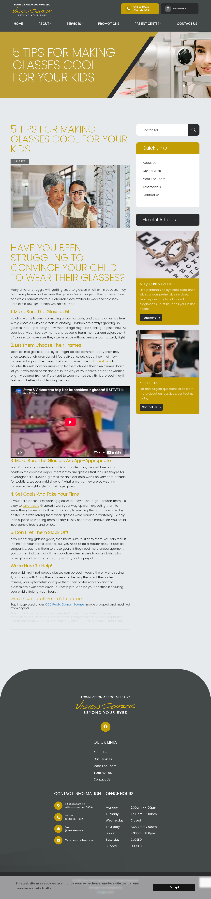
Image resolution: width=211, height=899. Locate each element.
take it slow (31, 506)
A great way (102, 361)
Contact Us (187, 23)
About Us (149, 163)
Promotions (108, 23)
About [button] (43, 23)
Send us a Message (79, 840)
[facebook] (105, 727)
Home (18, 23)
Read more (149, 318)
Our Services (152, 171)
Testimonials (152, 187)
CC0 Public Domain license (64, 604)
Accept (174, 887)
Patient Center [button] (147, 23)
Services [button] (74, 23)
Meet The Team (154, 179)
